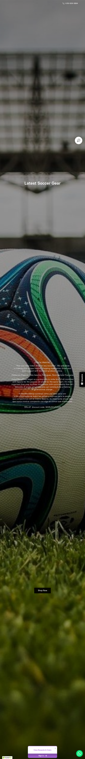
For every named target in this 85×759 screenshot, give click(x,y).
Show (82, 379)
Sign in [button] (41, 756)
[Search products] (79, 140)
